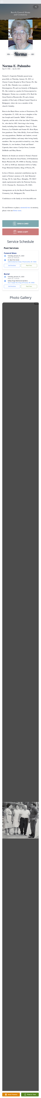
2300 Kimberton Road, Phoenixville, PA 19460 (22, 262)
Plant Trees (29, 265)
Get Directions (12, 265)
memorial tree (25, 207)
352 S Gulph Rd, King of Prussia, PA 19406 (21, 283)
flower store (17, 210)
